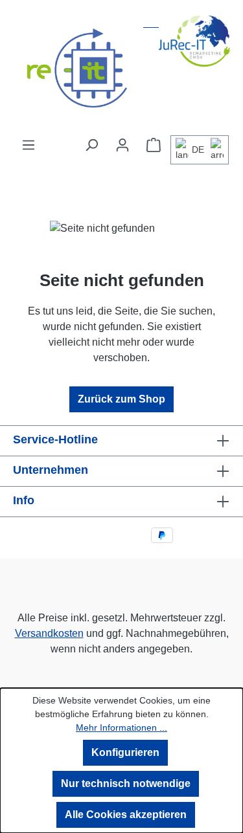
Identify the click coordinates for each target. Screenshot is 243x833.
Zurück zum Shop (121, 399)
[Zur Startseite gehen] (121, 69)
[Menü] (28, 145)
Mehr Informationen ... (121, 727)
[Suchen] (91, 145)
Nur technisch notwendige (126, 783)
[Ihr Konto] (122, 145)
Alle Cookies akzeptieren (126, 814)
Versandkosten (49, 633)
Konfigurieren (125, 752)
